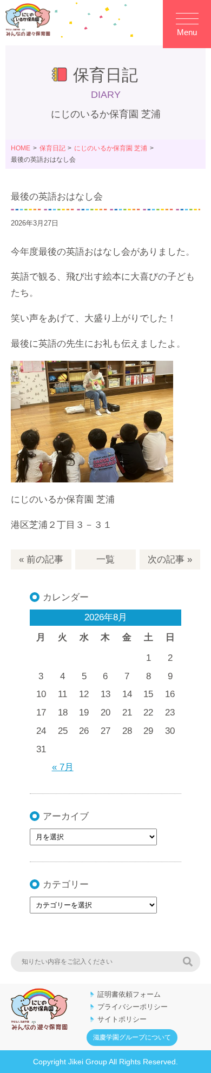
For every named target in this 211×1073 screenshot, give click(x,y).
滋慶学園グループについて (132, 1037)
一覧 (105, 559)
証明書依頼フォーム (129, 994)
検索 (188, 961)
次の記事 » (170, 559)
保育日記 (52, 148)
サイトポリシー (122, 1019)
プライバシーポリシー (132, 1007)
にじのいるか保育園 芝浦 (110, 148)
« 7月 (63, 767)
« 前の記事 (41, 559)
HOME (20, 148)
